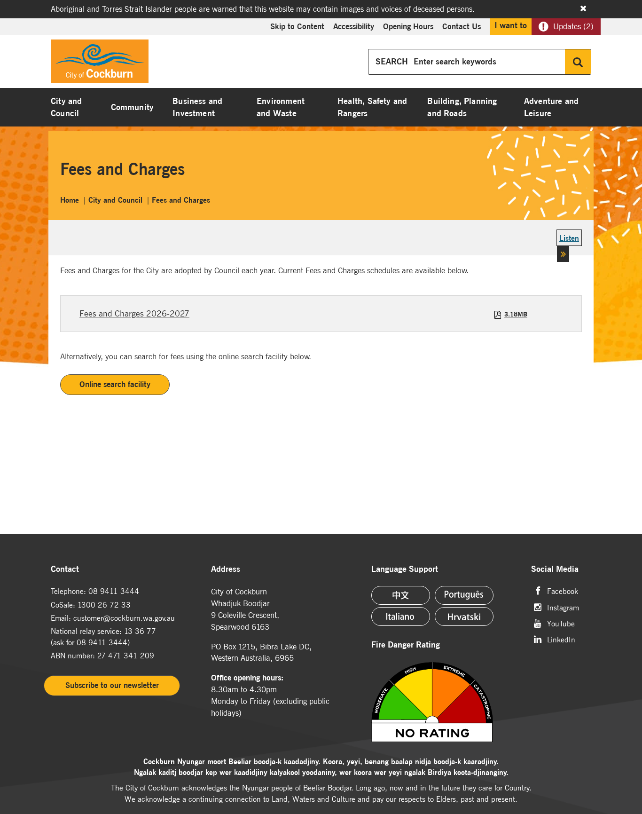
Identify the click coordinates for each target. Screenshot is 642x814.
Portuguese (464, 595)
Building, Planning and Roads (462, 107)
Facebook (562, 590)
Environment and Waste (281, 107)
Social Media (555, 569)
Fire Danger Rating (405, 645)
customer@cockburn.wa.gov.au (124, 618)
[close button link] (583, 8)
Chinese (400, 595)
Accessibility (353, 26)
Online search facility (114, 384)
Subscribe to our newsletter (112, 685)
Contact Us (461, 26)
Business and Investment (197, 107)
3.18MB (515, 314)
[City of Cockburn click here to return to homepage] (100, 64)
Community (132, 107)
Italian (400, 616)
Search (578, 61)
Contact (65, 569)
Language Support (404, 569)
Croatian (464, 616)
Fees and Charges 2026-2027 (134, 313)
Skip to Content (297, 26)
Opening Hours (408, 26)
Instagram (563, 606)
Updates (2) (573, 26)
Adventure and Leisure (551, 107)
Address (225, 569)
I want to (510, 25)
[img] (445, 702)
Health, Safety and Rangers (372, 107)
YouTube (561, 622)
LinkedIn (561, 638)
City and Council (66, 107)
